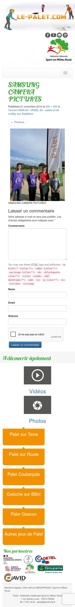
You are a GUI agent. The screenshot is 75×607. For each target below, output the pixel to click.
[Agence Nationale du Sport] (13, 568)
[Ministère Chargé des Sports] (12, 559)
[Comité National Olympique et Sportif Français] (28, 559)
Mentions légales (13, 587)
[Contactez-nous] (59, 35)
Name (11, 289)
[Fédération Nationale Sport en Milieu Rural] (30, 568)
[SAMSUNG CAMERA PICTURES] (37, 165)
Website (13, 316)
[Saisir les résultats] (65, 35)
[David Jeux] (14, 577)
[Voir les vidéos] (53, 35)
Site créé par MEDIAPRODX (37, 587)
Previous (17, 122)
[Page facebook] (47, 35)
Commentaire (16, 225)
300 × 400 (51, 106)
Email (11, 302)
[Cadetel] (45, 559)
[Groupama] (50, 568)
